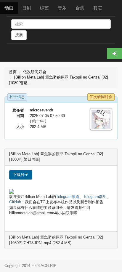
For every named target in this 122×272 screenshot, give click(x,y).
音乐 (62, 7)
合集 (80, 7)
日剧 (26, 7)
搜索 (19, 35)
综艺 (44, 7)
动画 (8, 7)
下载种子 (20, 174)
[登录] (114, 53)
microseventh (41, 110)
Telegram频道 (67, 196)
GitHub (15, 202)
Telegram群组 (95, 196)
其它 (97, 7)
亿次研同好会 (34, 72)
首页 (13, 72)
